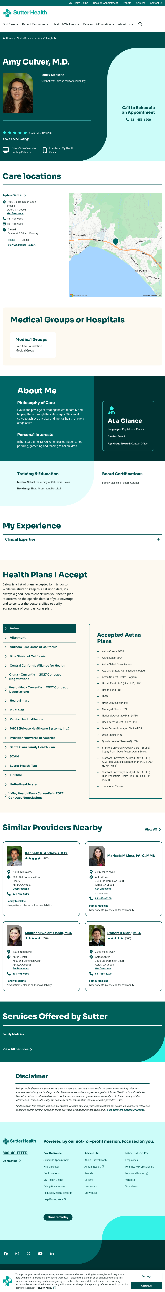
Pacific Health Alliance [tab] (26, 719)
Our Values (90, 1193)
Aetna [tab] (14, 628)
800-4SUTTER (15, 1152)
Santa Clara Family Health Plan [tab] (32, 747)
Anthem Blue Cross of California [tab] (34, 647)
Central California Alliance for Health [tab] (37, 665)
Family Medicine (13, 1034)
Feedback (157, 295)
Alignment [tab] (18, 637)
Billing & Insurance (54, 1186)
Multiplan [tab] (17, 710)
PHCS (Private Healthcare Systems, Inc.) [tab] (39, 728)
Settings (146, 1276)
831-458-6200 (141, 119)
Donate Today (58, 1217)
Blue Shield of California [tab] (28, 656)
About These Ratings (16, 139)
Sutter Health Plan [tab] (23, 766)
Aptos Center (13, 195)
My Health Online (78, 3)
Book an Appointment (105, 3)
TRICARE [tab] (16, 775)
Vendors (130, 1180)
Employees (131, 1160)
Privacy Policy (47, 1287)
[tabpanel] (125, 711)
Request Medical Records (58, 1193)
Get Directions (15, 213)
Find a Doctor (51, 1166)
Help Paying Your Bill (55, 1199)
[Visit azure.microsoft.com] (78, 295)
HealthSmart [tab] (19, 700)
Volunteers (131, 1186)
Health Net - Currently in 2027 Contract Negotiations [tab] (38, 690)
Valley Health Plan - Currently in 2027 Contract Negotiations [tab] (35, 796)
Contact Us (156, 3)
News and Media (137, 1173)
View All (151, 829)
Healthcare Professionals (139, 1166)
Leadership (90, 1186)
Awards (88, 1173)
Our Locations (51, 1173)
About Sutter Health (95, 1160)
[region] (115, 245)
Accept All (146, 1285)
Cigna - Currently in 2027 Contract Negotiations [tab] (35, 677)
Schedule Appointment (56, 1160)
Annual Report (95, 1166)
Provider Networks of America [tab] (32, 738)
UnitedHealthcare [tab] (23, 784)
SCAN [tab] (14, 756)
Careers (140, 3)
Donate (127, 3)
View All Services (16, 1049)
